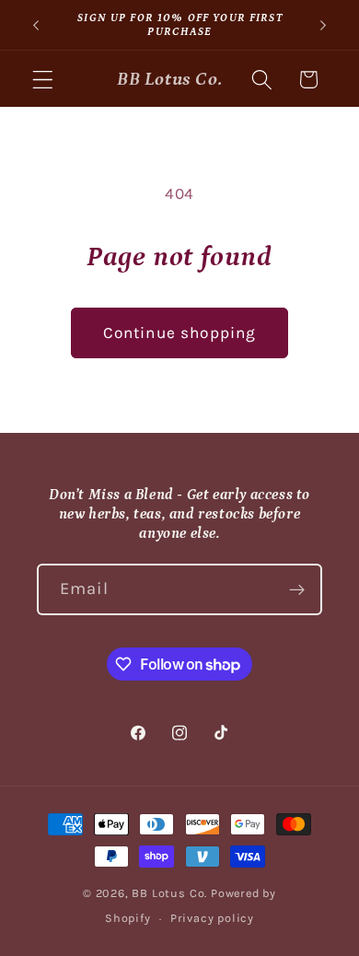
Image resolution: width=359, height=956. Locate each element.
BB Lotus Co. (169, 893)
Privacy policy (212, 918)
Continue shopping (180, 332)
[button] (42, 79)
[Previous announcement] (36, 25)
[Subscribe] (296, 589)
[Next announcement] (323, 25)
